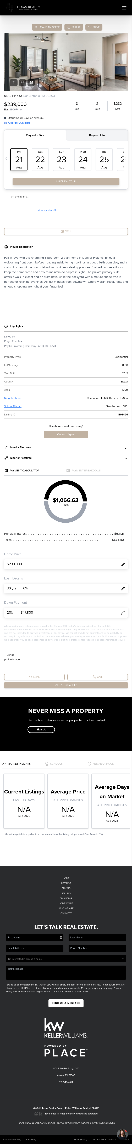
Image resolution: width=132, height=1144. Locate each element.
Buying (66, 888)
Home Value (66, 903)
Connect (66, 913)
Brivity (18, 1139)
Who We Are (66, 908)
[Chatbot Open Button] (122, 1134)
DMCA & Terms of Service (103, 1139)
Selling (66, 893)
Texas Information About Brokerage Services (86, 1122)
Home (66, 878)
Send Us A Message (66, 1003)
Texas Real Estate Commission (36, 1122)
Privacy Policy (52, 991)
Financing (66, 898)
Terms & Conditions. (76, 991)
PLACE (95, 1108)
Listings (66, 883)
